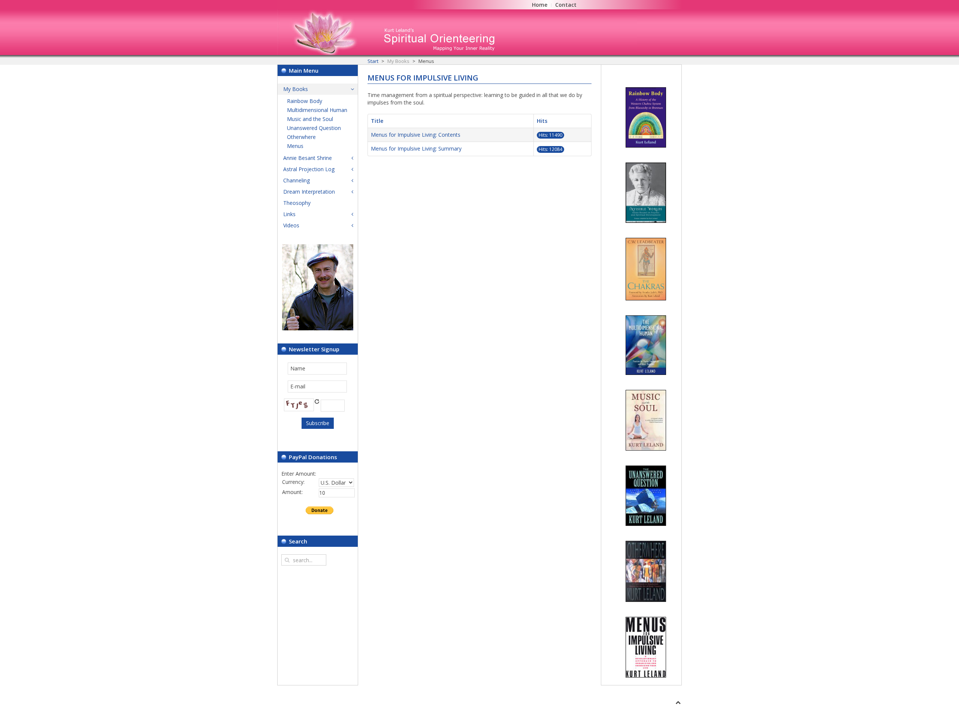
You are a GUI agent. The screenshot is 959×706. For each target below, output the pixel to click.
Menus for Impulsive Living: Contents (415, 134)
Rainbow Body (304, 100)
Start (372, 61)
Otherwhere (301, 136)
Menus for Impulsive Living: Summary (416, 148)
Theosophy (297, 202)
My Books (295, 89)
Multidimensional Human (317, 109)
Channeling (296, 180)
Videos (291, 225)
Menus (295, 145)
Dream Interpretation (309, 191)
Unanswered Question (314, 127)
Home (539, 4)
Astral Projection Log (309, 169)
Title (377, 120)
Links (289, 214)
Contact (566, 4)
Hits (542, 120)
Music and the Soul (310, 118)
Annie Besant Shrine (307, 157)
